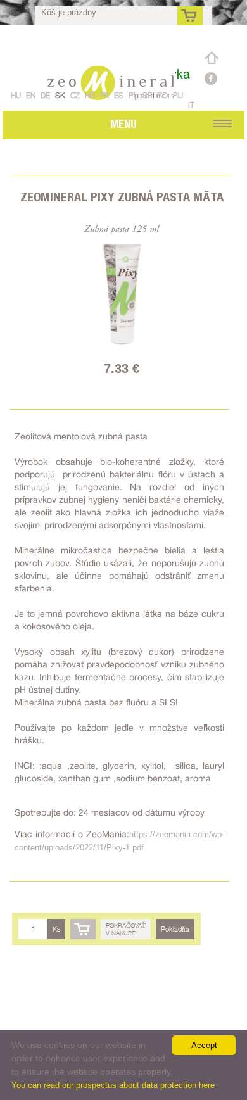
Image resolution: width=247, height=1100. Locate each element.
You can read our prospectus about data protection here (113, 1085)
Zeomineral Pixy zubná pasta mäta (122, 196)
